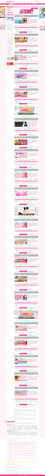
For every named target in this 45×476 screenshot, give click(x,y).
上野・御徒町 (30, 442)
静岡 (13, 462)
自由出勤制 (8, 43)
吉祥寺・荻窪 (9, 30)
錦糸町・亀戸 (18, 411)
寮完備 (29, 418)
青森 (8, 461)
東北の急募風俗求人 (19, 471)
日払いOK (15, 418)
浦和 (9, 49)
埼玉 (22, 461)
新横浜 (22, 447)
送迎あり (35, 418)
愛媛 (36, 462)
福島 (17, 461)
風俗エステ (18, 414)
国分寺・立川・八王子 (36, 411)
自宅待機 (11, 43)
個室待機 (9, 43)
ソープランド (19, 415)
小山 (11, 54)
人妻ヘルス (10, 38)
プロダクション (30, 415)
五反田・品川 (10, 27)
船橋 (31, 453)
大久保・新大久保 (11, 25)
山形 (15, 461)
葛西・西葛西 (17, 445)
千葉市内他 (21, 453)
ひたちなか (23, 458)
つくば (30, 458)
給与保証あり (18, 418)
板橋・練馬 (15, 410)
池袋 (22, 409)
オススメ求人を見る (34, 8)
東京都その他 (17, 412)
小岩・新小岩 (13, 445)
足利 (12, 54)
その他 (15, 416)
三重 (11, 462)
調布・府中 (11, 30)
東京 (26, 444)
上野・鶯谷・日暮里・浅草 (28, 409)
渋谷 (23, 409)
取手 (32, 458)
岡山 (25, 462)
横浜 (15, 447)
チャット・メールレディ (35, 415)
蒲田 (10, 444)
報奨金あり (8, 41)
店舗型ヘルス (20, 414)
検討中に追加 (30, 68)
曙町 (18, 447)
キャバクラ (8, 38)
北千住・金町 (34, 410)
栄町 (18, 453)
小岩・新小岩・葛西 (10, 29)
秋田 (13, 461)
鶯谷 (33, 442)
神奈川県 (8, 47)
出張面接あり (10, 44)
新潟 (30, 461)
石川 (33, 461)
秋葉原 (22, 444)
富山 (32, 461)
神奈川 (20, 461)
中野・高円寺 (26, 411)
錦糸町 (32, 444)
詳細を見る (23, 68)
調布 (35, 445)
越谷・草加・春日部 (33, 450)
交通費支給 (21, 418)
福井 (35, 461)
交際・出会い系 (15, 415)
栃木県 (8, 54)
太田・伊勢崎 (16, 455)
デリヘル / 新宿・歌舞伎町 (17, 16)
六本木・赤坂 (25, 410)
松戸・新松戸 (12, 52)
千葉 (23, 461)
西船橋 (33, 453)
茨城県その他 (27, 458)
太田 (21, 455)
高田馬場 (35, 409)
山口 (31, 462)
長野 (36, 461)
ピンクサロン (10, 35)
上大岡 (27, 447)
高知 (34, 462)
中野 (23, 445)
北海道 (7, 461)
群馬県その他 (30, 455)
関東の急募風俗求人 (14, 471)
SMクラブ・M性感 (30, 414)
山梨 (6, 462)
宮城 (12, 461)
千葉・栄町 (11, 51)
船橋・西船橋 (8, 52)
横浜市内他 (30, 447)
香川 (33, 462)
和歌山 (23, 462)
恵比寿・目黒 (12, 27)
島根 (28, 462)
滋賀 (19, 462)
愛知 (8, 462)
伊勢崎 (19, 455)
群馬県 (10, 455)
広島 (29, 462)
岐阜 (10, 462)
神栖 (35, 458)
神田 (24, 444)
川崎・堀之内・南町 (11, 47)
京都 (16, 462)
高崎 (25, 455)
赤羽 (17, 410)
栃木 (27, 461)
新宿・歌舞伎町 (8, 25)
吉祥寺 (30, 445)
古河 (33, 458)
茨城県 (10, 458)
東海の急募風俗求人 (24, 471)
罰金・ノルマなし (10, 41)
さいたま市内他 (24, 450)
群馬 (25, 461)
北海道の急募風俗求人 (8, 471)
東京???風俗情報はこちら (9, 65)
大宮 (8, 49)
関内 (16, 447)
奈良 (21, 462)
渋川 (32, 455)
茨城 (28, 461)
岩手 (10, 461)
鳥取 (26, 462)
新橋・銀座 (29, 410)
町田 (15, 412)
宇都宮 (10, 54)
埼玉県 (10, 450)
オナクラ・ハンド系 (26, 414)
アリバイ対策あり (32, 418)
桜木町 (20, 447)
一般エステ (28, 415)
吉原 (24, 409)
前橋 (23, 455)
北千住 (16, 444)
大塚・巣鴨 (32, 409)
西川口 (7, 49)
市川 (12, 51)
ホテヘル (23, 414)
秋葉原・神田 (15, 411)
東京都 (10, 441)
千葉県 (9, 51)
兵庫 (18, 462)
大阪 (14, 462)
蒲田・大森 (31, 410)
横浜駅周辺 (25, 447)
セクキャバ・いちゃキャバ (23, 415)
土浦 (15, 458)
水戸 (19, 458)
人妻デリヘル (12, 38)
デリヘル (15, 414)
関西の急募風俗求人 (29, 471)
